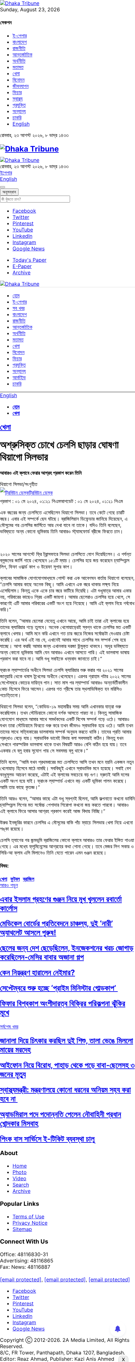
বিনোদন (18, 80)
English (21, 124)
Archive (21, 272)
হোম (16, 295)
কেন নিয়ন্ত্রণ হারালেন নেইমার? (37, 972)
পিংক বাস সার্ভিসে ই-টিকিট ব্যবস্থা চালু (47, 1138)
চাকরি (17, 117)
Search (21, 1185)
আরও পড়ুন (9, 885)
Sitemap (22, 1229)
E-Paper (22, 266)
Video (19, 1178)
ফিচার (17, 92)
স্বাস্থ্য (18, 98)
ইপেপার (6, 172)
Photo (20, 1172)
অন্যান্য (19, 111)
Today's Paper (29, 260)
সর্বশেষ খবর (9, 1026)
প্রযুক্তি (19, 105)
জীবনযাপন (21, 86)
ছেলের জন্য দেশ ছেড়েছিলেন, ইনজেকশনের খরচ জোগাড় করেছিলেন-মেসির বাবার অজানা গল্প (66, 952)
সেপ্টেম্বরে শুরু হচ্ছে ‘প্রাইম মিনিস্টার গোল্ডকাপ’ (59, 988)
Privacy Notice (30, 1223)
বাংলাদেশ (20, 42)
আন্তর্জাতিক (22, 54)
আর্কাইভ (19, 377)
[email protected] (20, 1279)
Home (20, 1166)
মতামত (18, 67)
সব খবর (18, 308)
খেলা (16, 73)
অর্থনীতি (19, 61)
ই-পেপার (20, 35)
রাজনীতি (19, 48)
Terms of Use (28, 1216)
